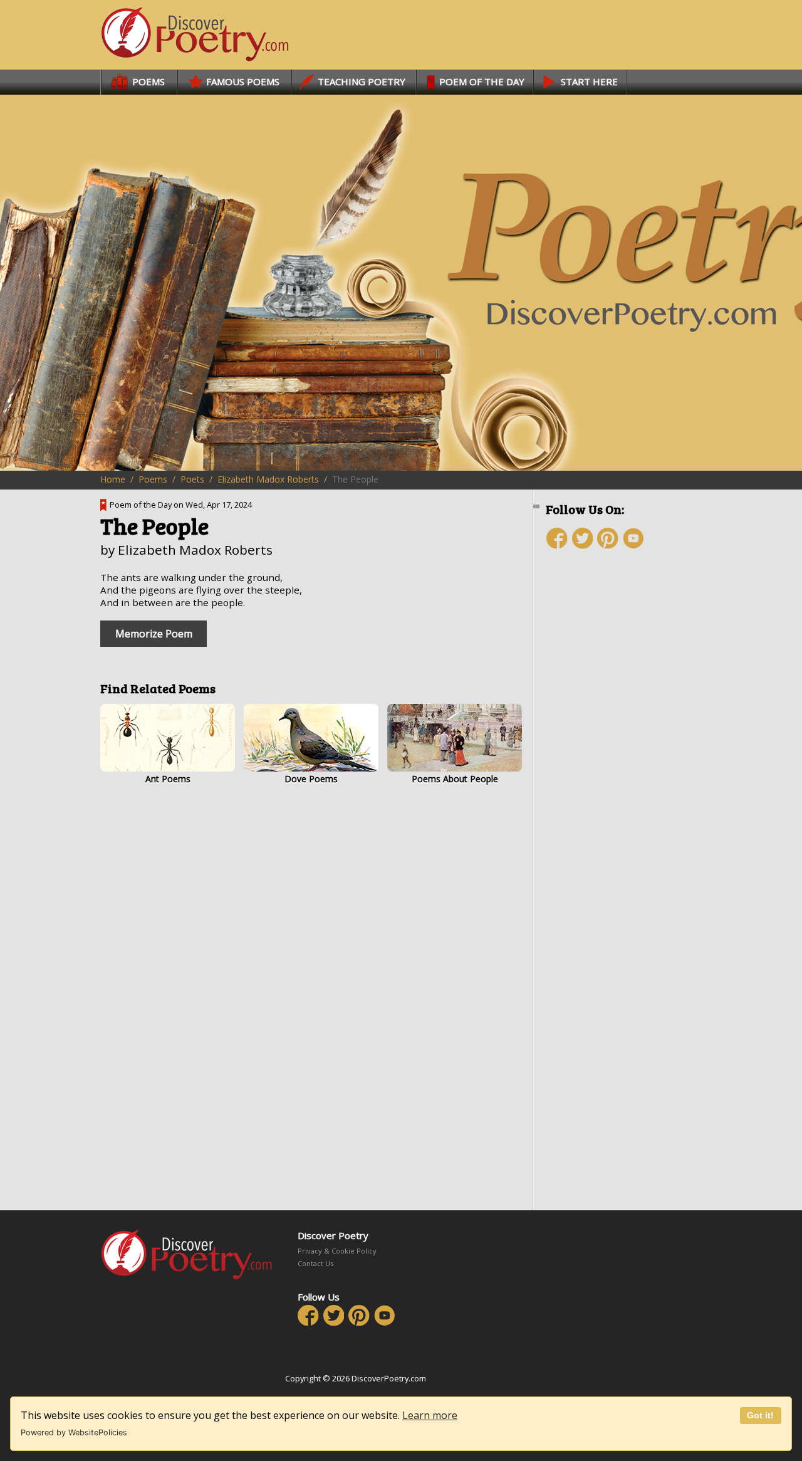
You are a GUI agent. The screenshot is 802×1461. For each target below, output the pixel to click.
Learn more (429, 1415)
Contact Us (315, 1263)
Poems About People (455, 779)
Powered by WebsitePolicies (74, 1432)
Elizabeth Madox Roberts (268, 479)
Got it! (760, 1415)
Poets (192, 479)
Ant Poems (167, 779)
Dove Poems (311, 779)
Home (112, 479)
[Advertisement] (620, 782)
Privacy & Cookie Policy (337, 1250)
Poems (152, 479)
